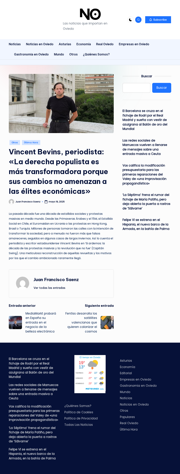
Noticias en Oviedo (134, 404)
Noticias (126, 398)
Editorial (126, 373)
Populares (127, 417)
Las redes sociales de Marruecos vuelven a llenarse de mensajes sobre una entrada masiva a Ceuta (145, 147)
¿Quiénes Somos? (77, 406)
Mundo (125, 392)
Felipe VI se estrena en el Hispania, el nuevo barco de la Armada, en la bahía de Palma (146, 224)
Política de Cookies (78, 412)
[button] (158, 19)
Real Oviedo (129, 423)
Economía (127, 367)
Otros (15, 142)
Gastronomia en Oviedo (138, 386)
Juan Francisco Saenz (56, 279)
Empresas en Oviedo (135, 379)
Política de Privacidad (81, 418)
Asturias (126, 361)
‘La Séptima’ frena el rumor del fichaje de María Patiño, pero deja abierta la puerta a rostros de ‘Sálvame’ (146, 202)
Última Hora (31, 142)
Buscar (146, 76)
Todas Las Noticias (78, 425)
